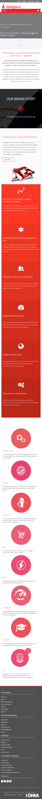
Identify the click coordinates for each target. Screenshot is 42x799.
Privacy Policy (5, 752)
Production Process (7, 747)
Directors (3, 711)
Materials (3, 742)
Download (7, 159)
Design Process (5, 745)
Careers (24, 1)
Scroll (20, 40)
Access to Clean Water (7, 767)
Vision (3, 699)
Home (18, 1)
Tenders (37, 1)
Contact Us (31, 1)
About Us (3, 697)
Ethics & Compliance (7, 702)
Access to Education (7, 765)
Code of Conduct (6, 704)
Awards (3, 706)
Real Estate (4, 722)
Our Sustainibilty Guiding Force (10, 772)
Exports (3, 724)
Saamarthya (4, 760)
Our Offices (4, 709)
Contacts (20, 795)
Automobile (4, 719)
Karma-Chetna (5, 762)
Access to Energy (6, 770)
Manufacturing (5, 727)
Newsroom (7, 795)
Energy (3, 732)
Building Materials (6, 729)
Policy (2, 749)
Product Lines (5, 740)
